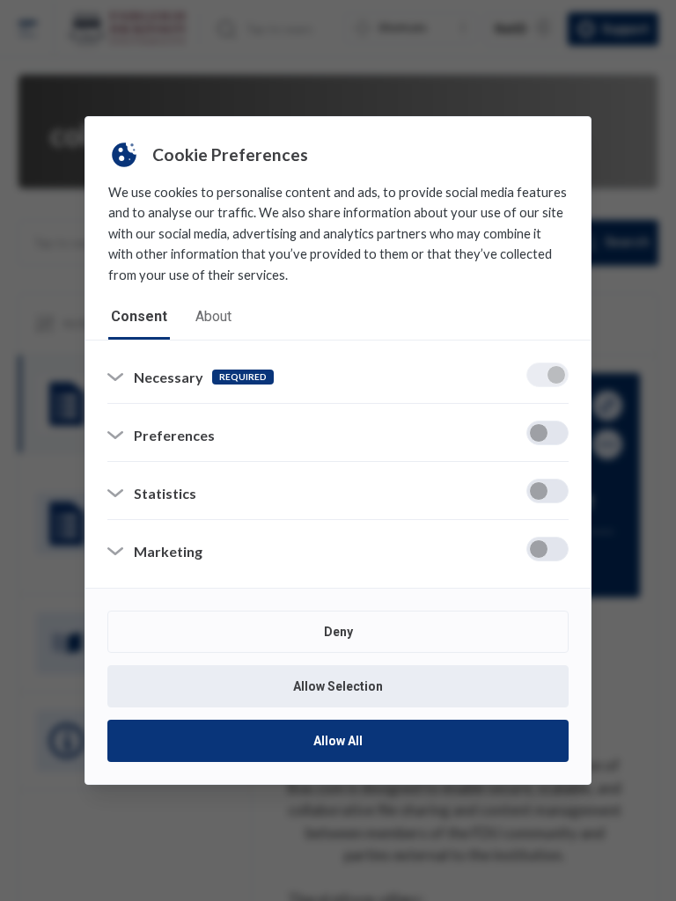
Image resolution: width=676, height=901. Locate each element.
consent (139, 316)
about (213, 316)
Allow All (338, 741)
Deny (338, 632)
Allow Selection (338, 686)
